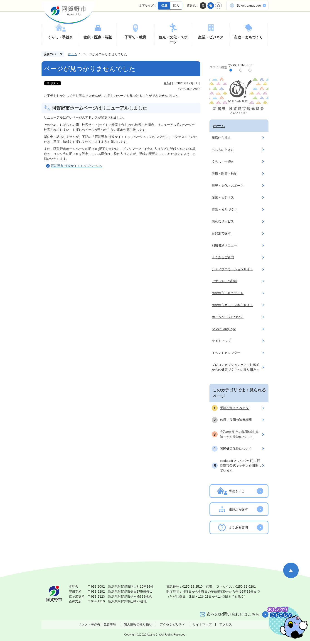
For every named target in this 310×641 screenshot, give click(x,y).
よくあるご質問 (223, 257)
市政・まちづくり (248, 37)
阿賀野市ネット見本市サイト (232, 305)
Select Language (249, 5)
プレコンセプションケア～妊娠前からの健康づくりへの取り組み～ (235, 367)
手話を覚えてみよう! (234, 408)
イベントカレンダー (226, 353)
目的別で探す (221, 233)
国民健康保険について (236, 448)
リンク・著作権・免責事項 (97, 624)
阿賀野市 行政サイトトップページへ (76, 166)
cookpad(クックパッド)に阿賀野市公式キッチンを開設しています (240, 465)
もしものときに (223, 150)
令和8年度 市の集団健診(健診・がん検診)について (239, 434)
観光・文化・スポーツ (173, 39)
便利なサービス (223, 221)
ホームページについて (228, 317)
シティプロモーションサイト (232, 269)
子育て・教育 (135, 37)
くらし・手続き (60, 37)
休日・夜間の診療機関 (236, 420)
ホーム (72, 54)
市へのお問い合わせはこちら (233, 614)
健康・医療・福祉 (97, 37)
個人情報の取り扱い (138, 624)
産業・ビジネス (211, 37)
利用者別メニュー (224, 245)
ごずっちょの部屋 (224, 281)
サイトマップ (221, 341)
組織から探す (221, 137)
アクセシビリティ (172, 624)
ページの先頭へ (291, 570)
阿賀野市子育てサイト (228, 293)
